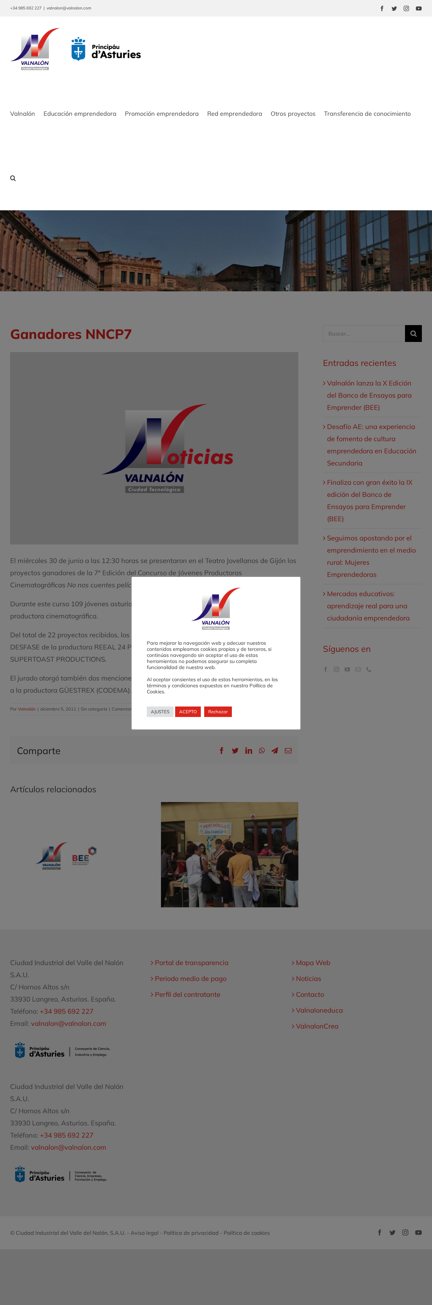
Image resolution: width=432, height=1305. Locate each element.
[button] (13, 178)
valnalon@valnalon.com (69, 7)
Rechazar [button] (218, 711)
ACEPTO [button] (188, 711)
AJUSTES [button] (160, 711)
